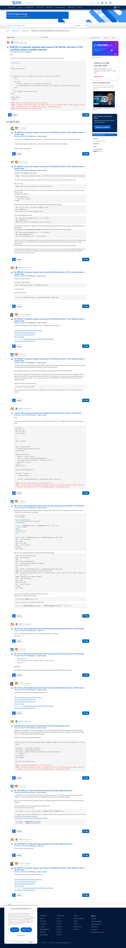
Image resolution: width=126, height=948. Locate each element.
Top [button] (11, 905)
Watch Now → (98, 77)
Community (11, 7)
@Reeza (29, 249)
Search (98, 3)
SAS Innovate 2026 (96, 57)
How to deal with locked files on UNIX (24, 341)
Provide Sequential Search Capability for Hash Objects (38, 339)
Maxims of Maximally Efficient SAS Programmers (28, 330)
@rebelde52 (20, 658)
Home (7, 31)
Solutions (70, 7)
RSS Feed (45, 37)
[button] (8, 47)
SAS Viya (48, 7)
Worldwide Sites (102, 3)
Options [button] (12, 37)
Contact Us (106, 3)
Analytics (39, 7)
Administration (59, 7)
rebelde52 (16, 42)
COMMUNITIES (29, 3)
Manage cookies (21, 935)
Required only (26, 930)
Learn (19, 7)
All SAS (91, 3)
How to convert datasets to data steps (25, 332)
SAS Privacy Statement (28, 918)
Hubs (79, 7)
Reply (86, 115)
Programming (29, 7)
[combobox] (48, 25)
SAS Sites (110, 3)
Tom (19, 354)
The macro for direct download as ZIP (24, 335)
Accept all (14, 930)
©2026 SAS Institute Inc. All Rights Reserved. (60, 942)
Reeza (19, 128)
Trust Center (44, 942)
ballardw (20, 162)
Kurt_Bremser (21, 314)
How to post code (19, 337)
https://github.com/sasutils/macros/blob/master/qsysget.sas (30, 818)
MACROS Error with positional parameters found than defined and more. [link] (50, 31)
